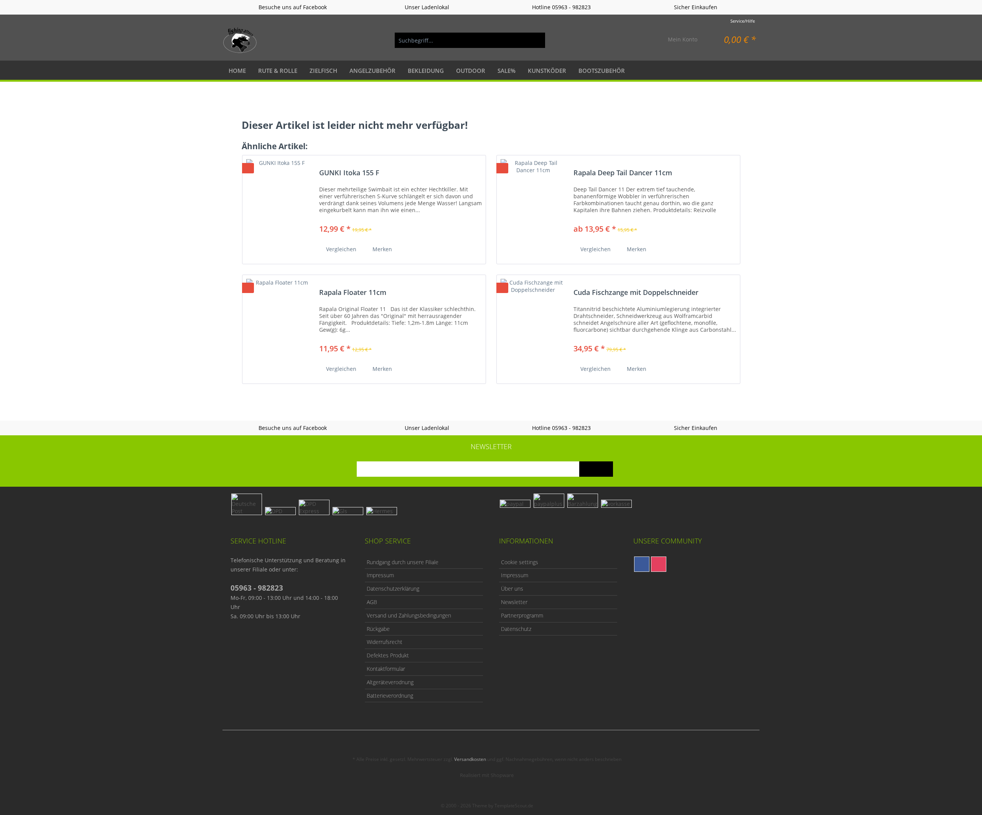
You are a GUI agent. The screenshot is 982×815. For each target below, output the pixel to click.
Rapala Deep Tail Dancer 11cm (622, 173)
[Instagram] (658, 564)
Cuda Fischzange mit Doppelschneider (636, 292)
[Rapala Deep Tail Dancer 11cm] (533, 206)
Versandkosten (470, 759)
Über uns (512, 588)
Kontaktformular (386, 668)
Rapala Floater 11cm (352, 292)
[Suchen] (535, 40)
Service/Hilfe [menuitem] (742, 21)
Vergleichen (340, 249)
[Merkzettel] (644, 40)
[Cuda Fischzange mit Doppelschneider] (533, 326)
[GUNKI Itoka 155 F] (278, 206)
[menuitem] (470, 40)
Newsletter (514, 602)
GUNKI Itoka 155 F (349, 173)
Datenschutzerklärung (393, 588)
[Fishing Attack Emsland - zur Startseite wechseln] (240, 40)
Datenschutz (516, 628)
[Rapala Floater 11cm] (278, 326)
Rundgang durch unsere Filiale (402, 562)
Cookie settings (519, 562)
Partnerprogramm (522, 615)
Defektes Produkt (388, 655)
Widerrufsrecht (384, 641)
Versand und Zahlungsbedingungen (409, 615)
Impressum (380, 575)
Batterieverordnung (390, 695)
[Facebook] (641, 564)
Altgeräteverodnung (390, 682)
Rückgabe (378, 628)
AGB (372, 602)
